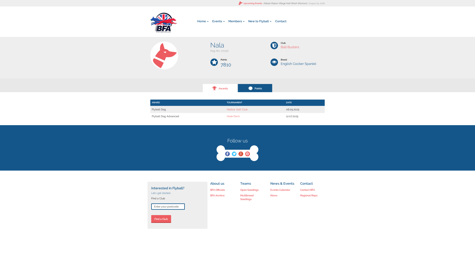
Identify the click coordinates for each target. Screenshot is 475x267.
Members (235, 21)
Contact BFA (307, 189)
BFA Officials (217, 189)
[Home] (163, 23)
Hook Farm (233, 116)
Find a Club (161, 218)
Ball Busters (290, 47)
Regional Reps (308, 195)
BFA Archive (217, 195)
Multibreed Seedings (247, 197)
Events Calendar (280, 189)
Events (217, 21)
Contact (280, 21)
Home (202, 21)
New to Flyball (259, 21)
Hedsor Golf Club (237, 109)
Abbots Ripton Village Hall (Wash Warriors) (285, 3)
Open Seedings (249, 189)
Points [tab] (258, 88)
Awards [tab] (223, 88)
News (273, 195)
